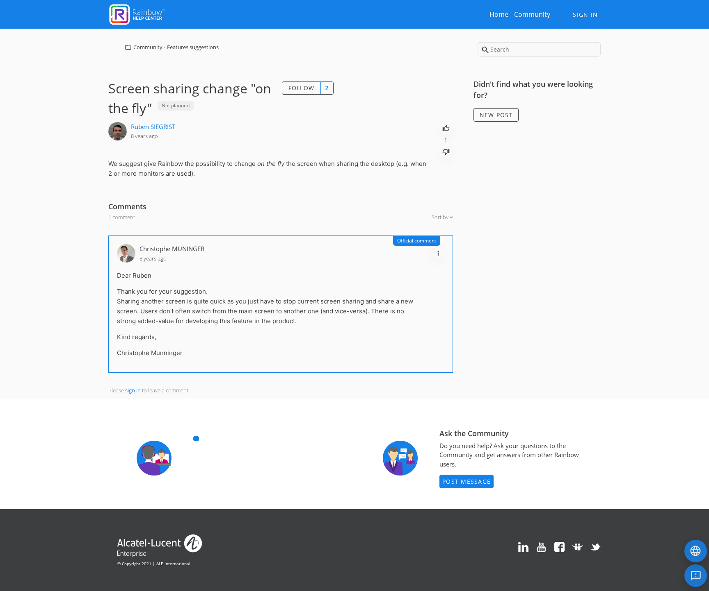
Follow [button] (301, 88)
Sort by (441, 217)
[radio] (446, 127)
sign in (133, 390)
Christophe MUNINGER (172, 249)
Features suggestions (193, 47)
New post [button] (496, 115)
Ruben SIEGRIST (153, 126)
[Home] (137, 13)
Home (498, 14)
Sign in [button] (585, 14)
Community (532, 14)
